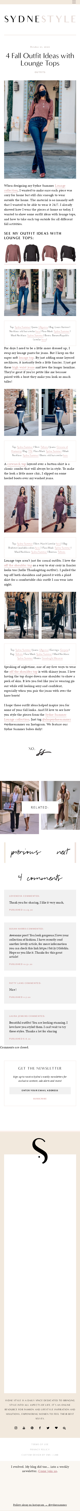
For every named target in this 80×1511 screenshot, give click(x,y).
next (62, 853)
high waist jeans (23, 367)
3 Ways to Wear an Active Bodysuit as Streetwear (60, 801)
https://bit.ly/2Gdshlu (53, 948)
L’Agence (43, 327)
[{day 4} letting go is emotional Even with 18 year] (40, 1217)
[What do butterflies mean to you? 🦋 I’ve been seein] (40, 1179)
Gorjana (64, 650)
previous (26, 853)
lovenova (16, 896)
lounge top (26, 357)
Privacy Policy (40, 1449)
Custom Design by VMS (36, 1455)
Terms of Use (40, 1444)
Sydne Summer (23, 327)
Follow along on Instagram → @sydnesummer (40, 1505)
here (37, 331)
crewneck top (17, 464)
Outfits (40, 72)
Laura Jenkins (18, 1016)
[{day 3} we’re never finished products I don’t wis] (40, 1293)
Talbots (44, 447)
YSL (30, 451)
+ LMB (54, 1455)
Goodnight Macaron (52, 658)
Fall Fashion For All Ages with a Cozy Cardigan (20, 803)
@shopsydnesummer (56, 719)
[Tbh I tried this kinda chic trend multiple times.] (40, 1330)
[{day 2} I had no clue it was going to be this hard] (40, 1369)
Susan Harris (18, 929)
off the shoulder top (18, 565)
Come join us (47, 1471)
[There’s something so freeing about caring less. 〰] (40, 1255)
